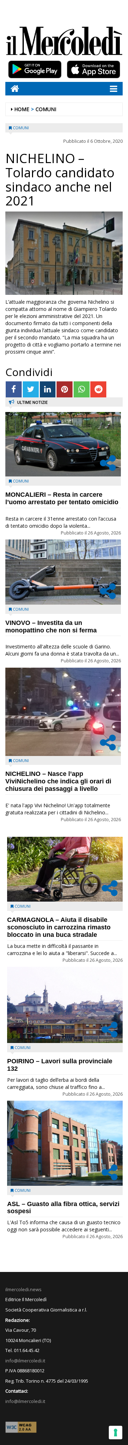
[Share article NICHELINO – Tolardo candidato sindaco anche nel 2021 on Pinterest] (65, 389)
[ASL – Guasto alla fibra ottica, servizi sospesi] (65, 1143)
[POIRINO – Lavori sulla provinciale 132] (65, 1005)
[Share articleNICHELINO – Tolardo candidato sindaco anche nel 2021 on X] (31, 389)
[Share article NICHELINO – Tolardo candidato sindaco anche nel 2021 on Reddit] (98, 389)
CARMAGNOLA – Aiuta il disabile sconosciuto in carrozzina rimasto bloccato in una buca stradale (59, 927)
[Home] (12, 88)
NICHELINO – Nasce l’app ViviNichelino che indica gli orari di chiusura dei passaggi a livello (58, 781)
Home (21, 109)
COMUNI (46, 109)
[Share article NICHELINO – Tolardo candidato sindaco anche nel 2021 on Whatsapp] (82, 389)
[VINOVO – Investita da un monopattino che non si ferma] (63, 572)
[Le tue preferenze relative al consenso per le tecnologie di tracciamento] (115, 1432)
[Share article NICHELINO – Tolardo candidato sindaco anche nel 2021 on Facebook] (14, 389)
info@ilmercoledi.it (25, 1401)
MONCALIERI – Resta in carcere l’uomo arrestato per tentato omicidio (61, 498)
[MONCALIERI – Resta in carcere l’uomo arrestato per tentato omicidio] (63, 444)
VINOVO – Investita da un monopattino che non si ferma (51, 626)
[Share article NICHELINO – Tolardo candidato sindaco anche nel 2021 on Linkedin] (48, 389)
